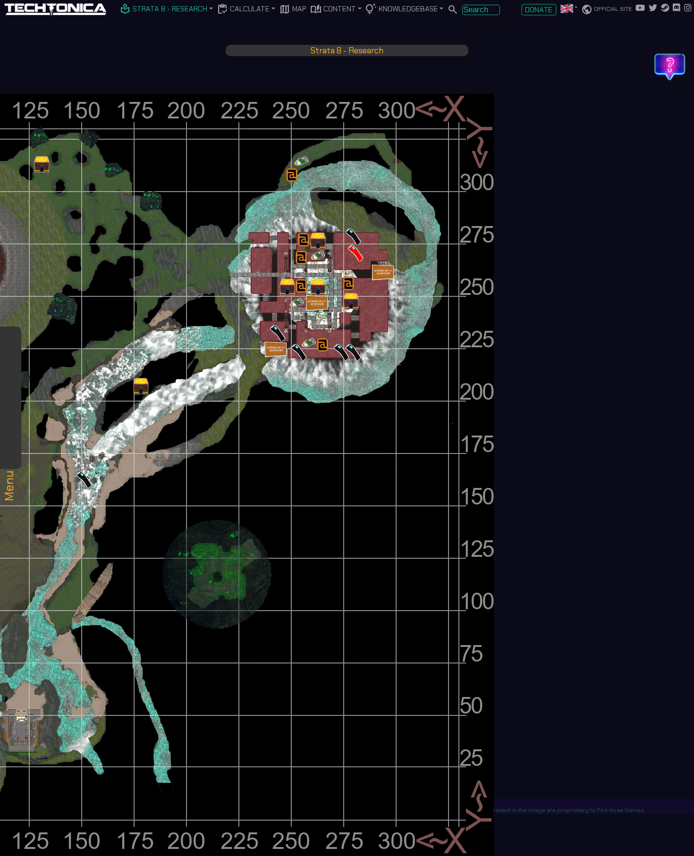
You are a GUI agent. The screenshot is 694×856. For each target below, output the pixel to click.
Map (292, 9)
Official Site (606, 9)
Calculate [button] (243, 9)
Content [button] (333, 9)
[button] (164, 9)
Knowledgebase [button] (401, 9)
